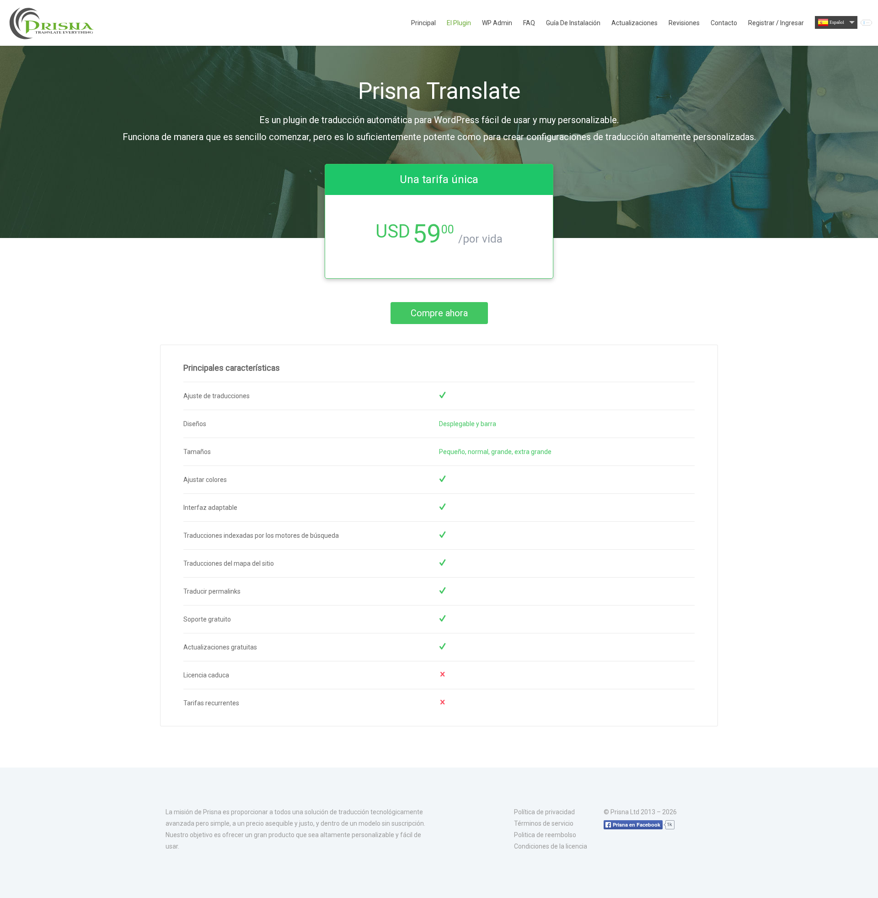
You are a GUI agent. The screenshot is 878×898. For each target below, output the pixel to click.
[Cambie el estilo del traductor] (866, 22)
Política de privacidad (544, 812)
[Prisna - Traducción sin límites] (52, 23)
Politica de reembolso (545, 834)
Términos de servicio (543, 823)
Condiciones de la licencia (550, 846)
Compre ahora (439, 313)
